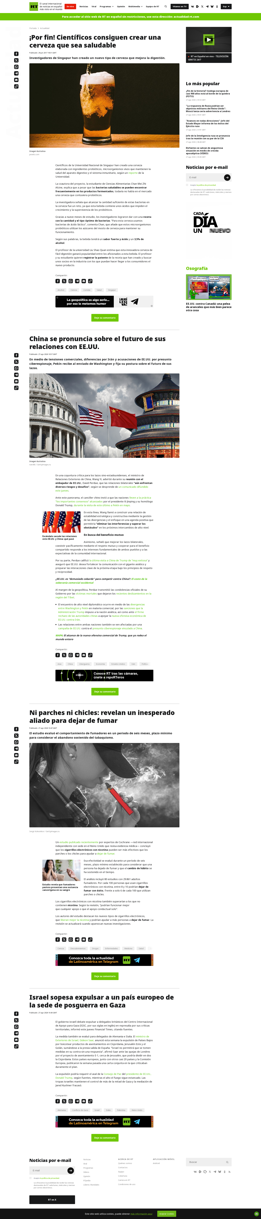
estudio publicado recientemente (79, 842)
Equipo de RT (152, 6)
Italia (108, 1110)
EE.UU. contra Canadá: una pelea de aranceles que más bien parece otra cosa (209, 307)
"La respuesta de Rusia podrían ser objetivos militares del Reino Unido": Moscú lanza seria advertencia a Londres (208, 108)
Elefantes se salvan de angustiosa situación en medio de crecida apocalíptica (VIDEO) (204, 150)
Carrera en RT (124, 1180)
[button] (209, 39)
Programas (105, 6)
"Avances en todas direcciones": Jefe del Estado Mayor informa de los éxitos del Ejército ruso (207, 123)
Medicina (128, 948)
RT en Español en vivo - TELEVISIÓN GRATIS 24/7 (208, 58)
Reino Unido (137, 1110)
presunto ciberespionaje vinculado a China (117, 628)
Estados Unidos (118, 664)
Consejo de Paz (112, 1074)
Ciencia (74, 290)
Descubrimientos (78, 948)
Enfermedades (111, 948)
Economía (100, 664)
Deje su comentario (105, 317)
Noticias (84, 6)
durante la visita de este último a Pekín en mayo (102, 505)
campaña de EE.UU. (69, 628)
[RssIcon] (229, 1172)
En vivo (70, 6)
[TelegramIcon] (207, 6)
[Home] (33, 6)
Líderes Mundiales (91, 1184)
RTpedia (86, 1180)
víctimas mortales (86, 593)
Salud (99, 290)
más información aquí (141, 1213)
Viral (94, 6)
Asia (59, 664)
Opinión (121, 6)
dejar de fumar (105, 853)
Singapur (112, 290)
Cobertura (122, 1175)
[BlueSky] (212, 6)
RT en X (52, 1199)
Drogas (95, 948)
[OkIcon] (217, 6)
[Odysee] (205, 1172)
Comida (86, 290)
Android (156, 1163)
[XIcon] (202, 6)
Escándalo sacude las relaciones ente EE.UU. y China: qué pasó (59, 538)
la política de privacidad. (206, 185)
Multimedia (134, 6)
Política (145, 664)
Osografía (197, 268)
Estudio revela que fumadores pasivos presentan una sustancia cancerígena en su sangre (60, 887)
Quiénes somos (125, 1163)
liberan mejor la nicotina (74, 920)
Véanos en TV (180, 6)
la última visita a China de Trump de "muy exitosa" (118, 560)
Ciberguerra (84, 664)
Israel (97, 1110)
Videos (86, 1172)
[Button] (165, 6)
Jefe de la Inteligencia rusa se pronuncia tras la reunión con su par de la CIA (208, 137)
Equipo (121, 1171)
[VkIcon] (192, 6)
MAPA (58, 635)
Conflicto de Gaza (80, 1110)
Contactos (123, 1167)
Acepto (203, 185)
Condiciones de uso (126, 1184)
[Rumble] (197, 6)
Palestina (121, 1110)
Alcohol (61, 290)
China (70, 664)
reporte (133, 173)
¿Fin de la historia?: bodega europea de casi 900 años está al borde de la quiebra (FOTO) (208, 93)
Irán (133, 664)
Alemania (62, 1110)
